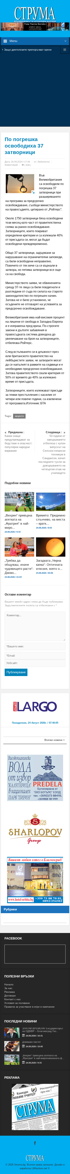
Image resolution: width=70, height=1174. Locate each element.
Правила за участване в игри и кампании (29, 1006)
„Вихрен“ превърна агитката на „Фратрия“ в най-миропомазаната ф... (43, 1057)
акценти (19, 416)
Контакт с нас (12, 999)
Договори (10, 995)
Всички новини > (54, 739)
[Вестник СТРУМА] (35, 14)
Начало (8, 984)
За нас (8, 988)
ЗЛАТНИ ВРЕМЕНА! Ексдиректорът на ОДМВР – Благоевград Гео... (42, 1030)
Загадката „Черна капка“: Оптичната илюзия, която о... (49, 565)
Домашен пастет (31, 1042)
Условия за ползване (17, 1002)
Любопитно (44, 161)
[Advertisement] (35, 90)
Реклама (9, 991)
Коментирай (11, 165)
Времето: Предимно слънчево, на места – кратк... (50, 519)
